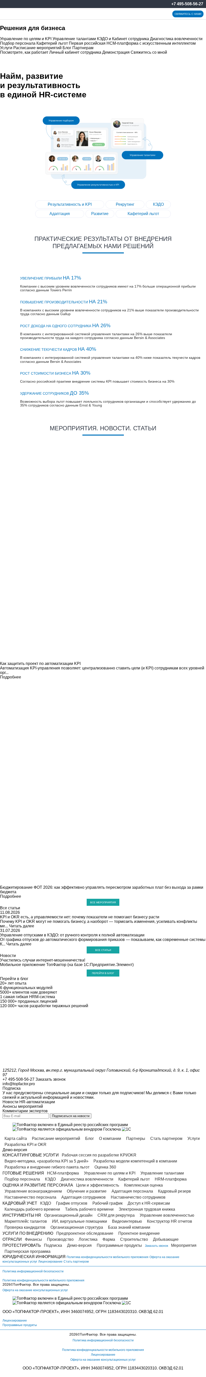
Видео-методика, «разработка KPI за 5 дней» (46, 1161)
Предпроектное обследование (84, 1233)
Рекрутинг (125, 204)
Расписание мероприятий (37, 48)
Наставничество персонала (30, 1197)
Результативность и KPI (70, 204)
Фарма (108, 1239)
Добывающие (166, 1239)
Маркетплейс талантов (26, 1221)
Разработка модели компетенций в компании (135, 1161)
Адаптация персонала (132, 1191)
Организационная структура (76, 1227)
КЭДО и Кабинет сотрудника (123, 39)
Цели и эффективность (97, 1185)
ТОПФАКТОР (27, 1312)
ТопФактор (22, 1284)
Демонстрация (116, 52)
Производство (60, 1239)
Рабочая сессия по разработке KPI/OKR (99, 1155)
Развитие (100, 214)
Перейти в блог (103, 973)
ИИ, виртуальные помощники (79, 1221)
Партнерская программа (27, 1251)
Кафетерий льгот (52, 43)
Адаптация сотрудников (83, 1197)
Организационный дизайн (68, 1215)
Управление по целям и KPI (26, 39)
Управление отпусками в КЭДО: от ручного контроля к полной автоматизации (72, 935)
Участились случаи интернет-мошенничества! (42, 960)
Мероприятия (183, 1245)
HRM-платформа (171, 1179)
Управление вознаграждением (33, 1191)
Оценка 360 (105, 1167)
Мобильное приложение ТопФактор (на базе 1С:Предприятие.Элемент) (67, 964)
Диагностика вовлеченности (176, 39)
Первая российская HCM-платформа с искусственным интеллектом (132, 43)
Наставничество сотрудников (138, 1197)
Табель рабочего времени (89, 1209)
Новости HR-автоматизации (29, 1102)
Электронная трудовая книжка (147, 1209)
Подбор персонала (17, 43)
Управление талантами (74, 39)
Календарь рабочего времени (32, 1209)
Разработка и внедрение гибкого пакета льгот (47, 1167)
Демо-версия (79, 1245)
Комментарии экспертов (25, 1111)
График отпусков (71, 1203)
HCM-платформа (63, 1173)
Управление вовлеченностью (167, 1215)
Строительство (134, 1239)
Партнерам (82, 48)
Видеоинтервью (127, 1221)
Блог (67, 48)
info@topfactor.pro (19, 1084)
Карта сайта (16, 1138)
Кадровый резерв (174, 1191)
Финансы (33, 1239)
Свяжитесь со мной (149, 52)
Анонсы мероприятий (23, 1106)
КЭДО (158, 204)
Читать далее (21, 926)
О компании (110, 1138)
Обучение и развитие (87, 1191)
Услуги (6, 48)
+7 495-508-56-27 (187, 4)
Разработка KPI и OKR (25, 1144)
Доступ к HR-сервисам (149, 1203)
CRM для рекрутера (116, 1215)
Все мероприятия (103, 902)
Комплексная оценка (143, 1185)
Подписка (53, 1245)
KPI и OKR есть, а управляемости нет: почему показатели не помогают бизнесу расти (79, 917)
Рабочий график (107, 1203)
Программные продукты (119, 1245)
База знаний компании (129, 1227)
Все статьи (10, 908)
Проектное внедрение (139, 1233)
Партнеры (135, 1138)
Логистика (88, 1239)
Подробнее (10, 677)
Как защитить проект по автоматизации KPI (40, 663)
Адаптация (59, 214)
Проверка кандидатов (25, 1227)
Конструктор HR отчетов (169, 1221)
